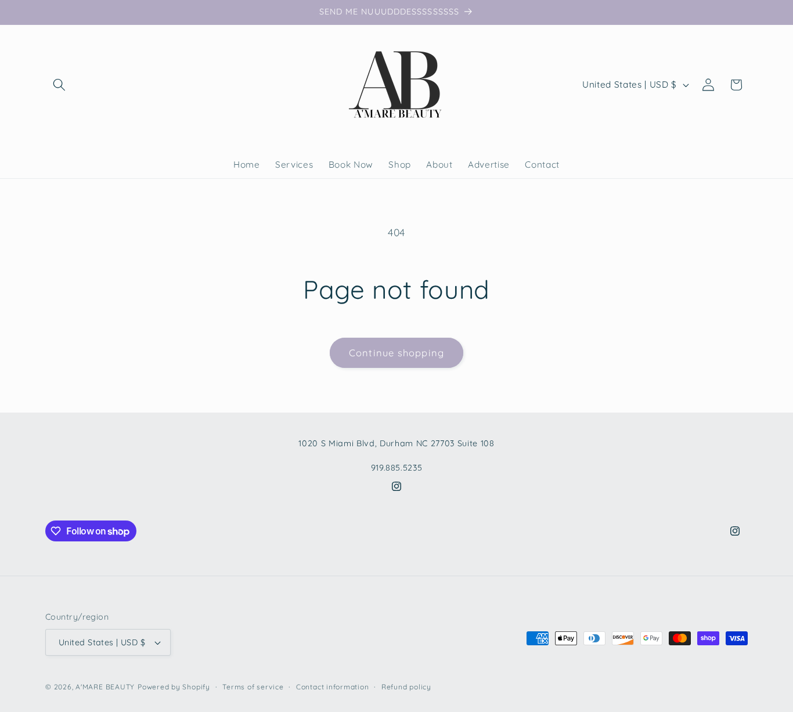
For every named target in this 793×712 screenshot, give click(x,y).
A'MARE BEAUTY (105, 686)
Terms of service (252, 686)
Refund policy (406, 686)
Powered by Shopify (174, 686)
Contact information (332, 686)
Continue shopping (396, 352)
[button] (59, 85)
